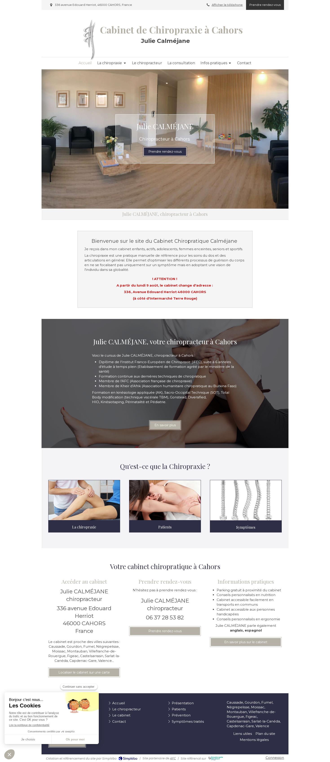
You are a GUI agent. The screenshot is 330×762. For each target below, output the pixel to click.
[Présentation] (84, 500)
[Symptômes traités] (246, 500)
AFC (173, 758)
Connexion (275, 757)
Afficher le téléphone (227, 5)
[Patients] (165, 500)
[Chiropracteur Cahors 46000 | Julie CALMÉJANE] (89, 40)
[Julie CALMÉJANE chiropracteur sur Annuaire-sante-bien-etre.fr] (216, 758)
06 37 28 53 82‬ (165, 617)
